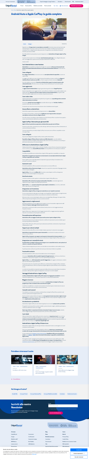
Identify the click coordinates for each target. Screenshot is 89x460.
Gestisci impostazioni (78, 453)
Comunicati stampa (32, 439)
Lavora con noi (14, 444)
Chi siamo (60, 1)
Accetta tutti (78, 449)
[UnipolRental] (12, 5)
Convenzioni (31, 434)
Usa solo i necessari (79, 457)
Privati (21, 5)
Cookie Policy (65, 439)
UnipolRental (14, 434)
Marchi (64, 434)
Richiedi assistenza (49, 436)
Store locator (68, 1)
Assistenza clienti (79, 1)
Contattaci (47, 439)
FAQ (73, 1)
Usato (64, 431)
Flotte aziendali (47, 5)
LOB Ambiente (31, 444)
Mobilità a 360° (14, 439)
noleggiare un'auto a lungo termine (39, 333)
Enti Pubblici (31, 441)
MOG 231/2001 (66, 444)
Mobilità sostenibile (38, 5)
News (46, 434)
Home (12, 10)
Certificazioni (31, 436)
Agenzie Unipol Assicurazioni (51, 446)
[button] (55, 1)
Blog (15, 10)
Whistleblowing (66, 446)
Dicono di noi (14, 446)
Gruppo (12, 436)
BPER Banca (13, 441)
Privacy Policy (66, 436)
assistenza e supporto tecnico (28, 341)
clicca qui (34, 454)
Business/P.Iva (28, 5)
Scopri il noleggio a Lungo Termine (47, 1)
